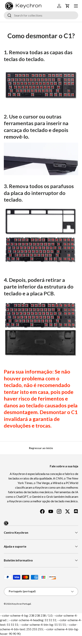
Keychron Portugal (21, 603)
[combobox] (41, 15)
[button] (67, 6)
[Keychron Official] (6, 523)
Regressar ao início (41, 448)
